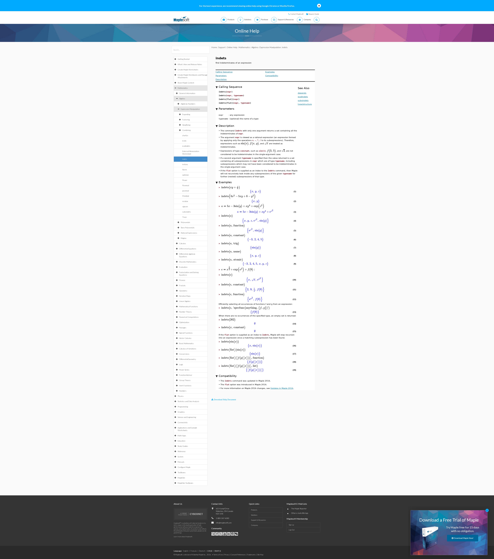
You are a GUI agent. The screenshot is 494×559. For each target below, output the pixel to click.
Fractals (182, 285)
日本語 (209, 551)
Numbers (182, 391)
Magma (183, 238)
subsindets (186, 212)
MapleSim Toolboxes (185, 483)
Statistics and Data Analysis (188, 401)
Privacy (226, 555)
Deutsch (202, 551)
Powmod (185, 185)
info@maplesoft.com (224, 523)
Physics (181, 396)
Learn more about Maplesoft (183, 537)
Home (214, 47)
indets (184, 159)
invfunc (185, 164)
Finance (182, 280)
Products (254, 510)
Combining (186, 130)
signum (185, 206)
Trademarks (251, 555)
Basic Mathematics (186, 343)
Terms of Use (218, 555)
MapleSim (181, 478)
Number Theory (185, 312)
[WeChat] (236, 534)
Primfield (185, 196)
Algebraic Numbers (188, 104)
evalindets (186, 146)
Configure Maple (184, 467)
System (180, 457)
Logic (181, 364)
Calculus (182, 243)
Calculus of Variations (187, 349)
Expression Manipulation (190, 109)
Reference (182, 451)
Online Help (232, 47)
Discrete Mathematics (187, 262)
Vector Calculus (185, 338)
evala (184, 141)
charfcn (185, 135)
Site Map (260, 555)
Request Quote (313, 14)
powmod (185, 191)
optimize (185, 175)
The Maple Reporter (299, 508)
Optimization (184, 322)
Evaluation (183, 267)
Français (194, 551)
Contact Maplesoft (296, 14)
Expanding (186, 114)
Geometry (183, 291)
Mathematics (183, 88)
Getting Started (183, 59)
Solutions (254, 515)
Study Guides (183, 446)
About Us (178, 504)
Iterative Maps (185, 296)
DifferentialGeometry (187, 359)
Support (222, 47)
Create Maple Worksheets (188, 70)
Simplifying (186, 125)
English (185, 551)
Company (254, 525)
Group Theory (185, 380)
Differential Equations (187, 249)
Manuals (181, 462)
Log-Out (291, 530)
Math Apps (182, 435)
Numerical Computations (189, 317)
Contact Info (217, 504)
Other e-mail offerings (299, 513)
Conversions (184, 354)
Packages (182, 327)
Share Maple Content (186, 83)
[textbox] (245, 143)
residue (185, 201)
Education (181, 441)
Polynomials (185, 222)
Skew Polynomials (188, 227)
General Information (187, 93)
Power (184, 180)
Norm (184, 170)
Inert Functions (185, 385)
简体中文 (217, 551)
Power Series (184, 370)
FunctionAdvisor (185, 375)
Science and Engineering (187, 417)
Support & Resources (258, 520)
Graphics (181, 412)
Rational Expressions (189, 233)
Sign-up (291, 525)
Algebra (182, 98)
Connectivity (183, 422)
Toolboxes (182, 472)
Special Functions (186, 333)
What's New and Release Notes (190, 64)
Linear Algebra (184, 301)
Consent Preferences (238, 555)
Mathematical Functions (188, 306)
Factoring (186, 120)
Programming (183, 407)
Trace (184, 217)
